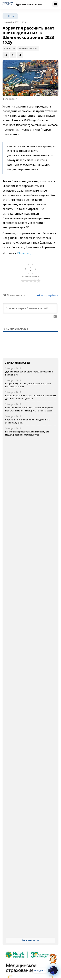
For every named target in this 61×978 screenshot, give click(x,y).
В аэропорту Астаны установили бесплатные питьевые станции (28, 385)
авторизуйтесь (49, 295)
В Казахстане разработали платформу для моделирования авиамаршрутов (27, 433)
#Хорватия (9, 48)
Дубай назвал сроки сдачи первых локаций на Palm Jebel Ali (29, 373)
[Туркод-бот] (53, 956)
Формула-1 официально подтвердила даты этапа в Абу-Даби (27, 421)
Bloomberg (24, 253)
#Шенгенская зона (28, 48)
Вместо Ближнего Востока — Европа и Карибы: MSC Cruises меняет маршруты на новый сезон (29, 409)
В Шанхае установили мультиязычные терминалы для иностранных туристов (30, 397)
